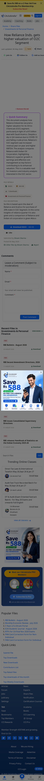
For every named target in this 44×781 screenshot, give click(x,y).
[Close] (41, 372)
